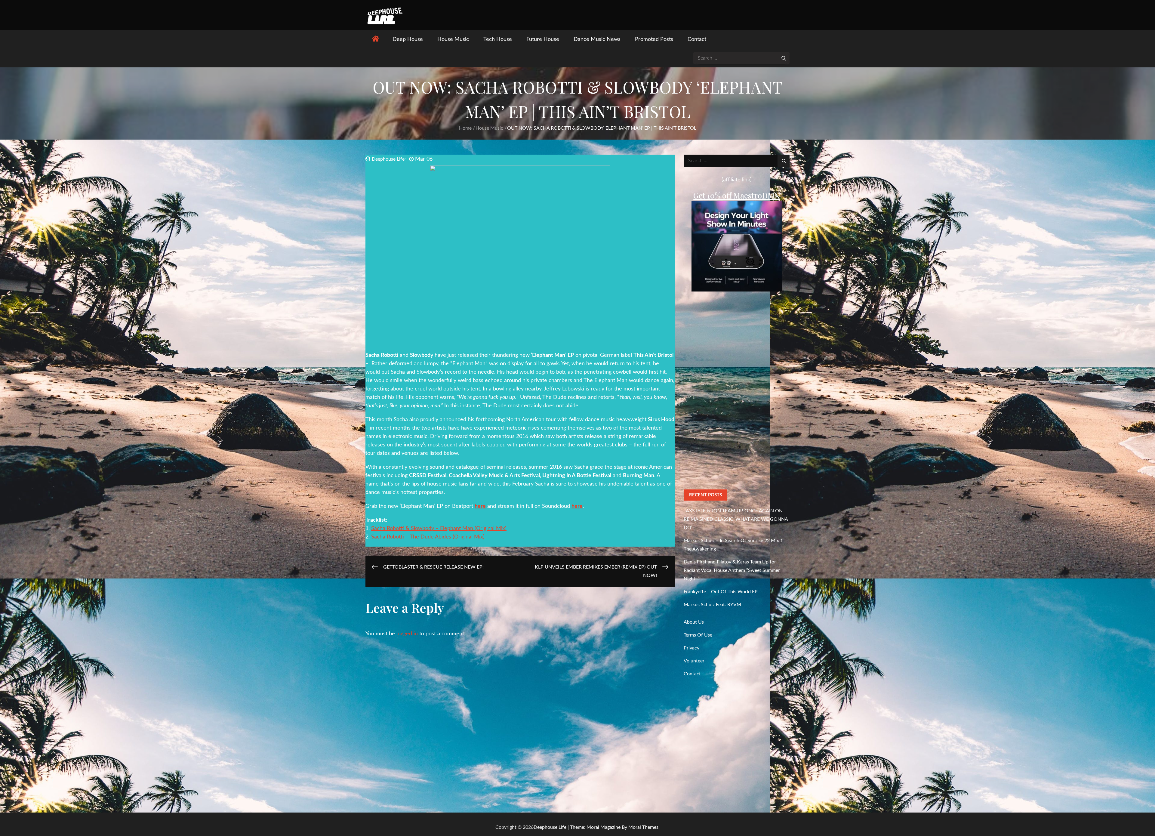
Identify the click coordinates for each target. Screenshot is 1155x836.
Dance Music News (597, 39)
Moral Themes (643, 827)
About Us (694, 622)
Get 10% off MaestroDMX (736, 195)
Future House (542, 39)
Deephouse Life (388, 159)
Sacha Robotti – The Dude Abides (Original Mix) (428, 537)
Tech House (497, 39)
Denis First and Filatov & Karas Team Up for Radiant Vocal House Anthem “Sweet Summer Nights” (732, 570)
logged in (407, 634)
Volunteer (694, 661)
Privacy (691, 648)
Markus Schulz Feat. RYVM (712, 604)
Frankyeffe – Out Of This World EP (721, 591)
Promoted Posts (654, 39)
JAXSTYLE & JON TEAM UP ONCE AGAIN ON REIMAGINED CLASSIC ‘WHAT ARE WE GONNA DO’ (736, 519)
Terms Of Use (698, 635)
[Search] (784, 58)
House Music (453, 39)
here (480, 506)
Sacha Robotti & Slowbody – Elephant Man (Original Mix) (439, 528)
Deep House (408, 39)
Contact (697, 39)
